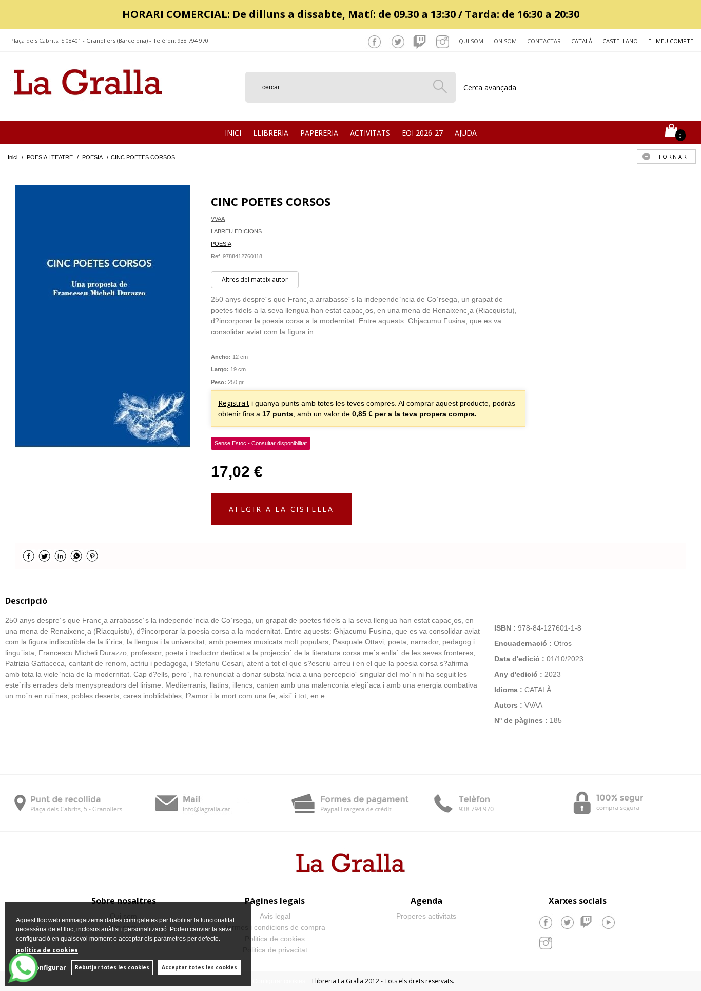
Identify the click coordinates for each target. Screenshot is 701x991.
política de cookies (47, 950)
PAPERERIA (319, 133)
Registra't (233, 403)
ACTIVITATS (370, 133)
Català (581, 41)
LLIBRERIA (270, 133)
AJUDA (466, 133)
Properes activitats (426, 916)
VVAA (218, 219)
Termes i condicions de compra (274, 927)
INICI (233, 133)
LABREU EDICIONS (236, 231)
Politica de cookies (275, 939)
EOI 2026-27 (422, 133)
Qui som (471, 41)
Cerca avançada (489, 87)
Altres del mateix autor (255, 279)
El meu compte (670, 41)
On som (505, 41)
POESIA (221, 244)
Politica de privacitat (275, 950)
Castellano (620, 41)
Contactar (544, 41)
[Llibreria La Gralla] (88, 108)
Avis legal (275, 916)
